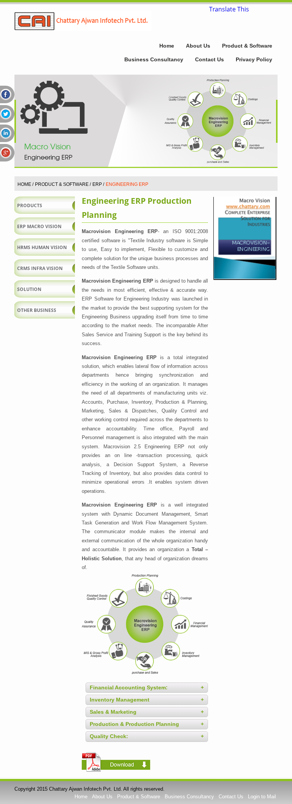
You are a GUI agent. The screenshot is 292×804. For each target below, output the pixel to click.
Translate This (229, 8)
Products (29, 205)
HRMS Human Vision (42, 247)
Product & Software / (63, 184)
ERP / (98, 184)
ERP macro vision (39, 226)
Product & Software (247, 46)
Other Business (36, 310)
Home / (25, 184)
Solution (29, 289)
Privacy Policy (254, 59)
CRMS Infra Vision (40, 268)
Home (166, 46)
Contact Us (209, 59)
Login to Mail (262, 796)
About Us (198, 46)
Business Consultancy (153, 59)
